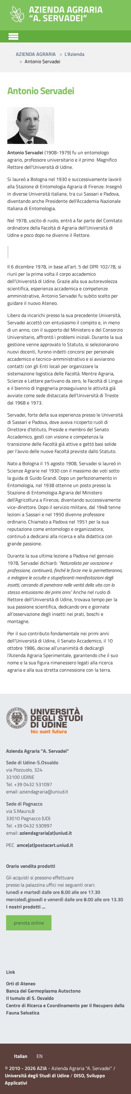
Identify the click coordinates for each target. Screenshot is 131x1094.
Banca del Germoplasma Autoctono (43, 990)
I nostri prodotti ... (25, 906)
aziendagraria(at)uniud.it (45, 833)
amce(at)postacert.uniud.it (45, 845)
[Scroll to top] (119, 1082)
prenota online (29, 922)
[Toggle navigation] (13, 35)
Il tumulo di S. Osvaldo (30, 998)
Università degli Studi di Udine (37, 1075)
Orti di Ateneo (21, 983)
